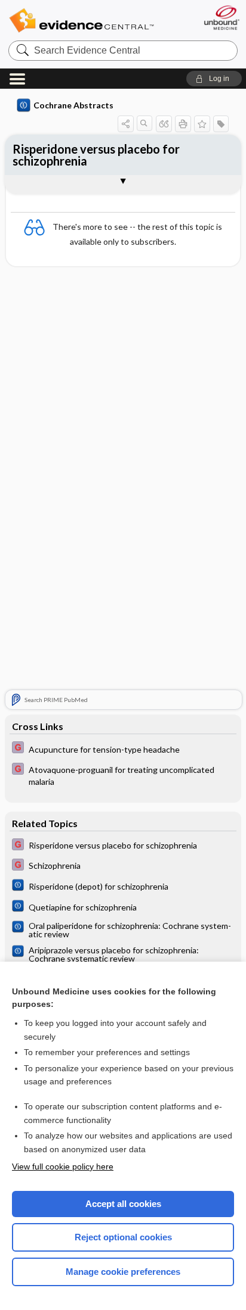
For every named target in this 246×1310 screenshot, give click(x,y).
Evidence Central (81, 20)
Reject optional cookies (123, 1237)
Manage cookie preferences (123, 1272)
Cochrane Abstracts (73, 105)
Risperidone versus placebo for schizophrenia (96, 155)
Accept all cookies (123, 1204)
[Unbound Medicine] (221, 17)
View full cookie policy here (62, 1166)
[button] (214, 78)
